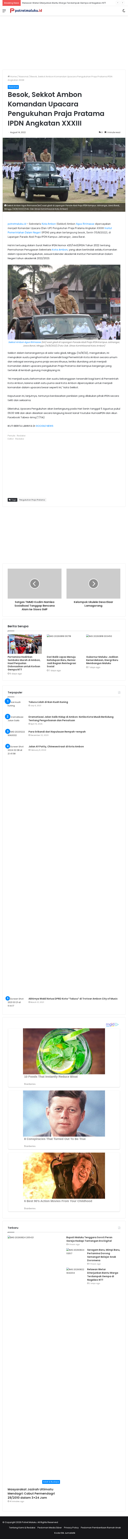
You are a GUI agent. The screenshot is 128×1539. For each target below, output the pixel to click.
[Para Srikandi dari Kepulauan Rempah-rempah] (17, 736)
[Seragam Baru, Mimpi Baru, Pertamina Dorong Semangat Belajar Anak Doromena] (75, 1254)
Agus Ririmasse (85, 223)
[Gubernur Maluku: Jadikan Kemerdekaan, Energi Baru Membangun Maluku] (103, 644)
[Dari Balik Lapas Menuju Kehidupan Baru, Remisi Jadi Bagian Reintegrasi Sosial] (64, 644)
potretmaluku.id (17, 223)
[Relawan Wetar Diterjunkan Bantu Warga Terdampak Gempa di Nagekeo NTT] (75, 1274)
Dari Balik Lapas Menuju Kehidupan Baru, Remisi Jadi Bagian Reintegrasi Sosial (61, 661)
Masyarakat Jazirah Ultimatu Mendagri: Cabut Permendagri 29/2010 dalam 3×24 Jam (31, 1493)
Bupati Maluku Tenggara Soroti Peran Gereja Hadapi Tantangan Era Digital (89, 1239)
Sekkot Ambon (16, 342)
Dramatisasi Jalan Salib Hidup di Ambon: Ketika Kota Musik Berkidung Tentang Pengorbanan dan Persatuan (71, 718)
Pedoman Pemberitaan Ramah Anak (101, 1527)
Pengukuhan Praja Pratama (32, 500)
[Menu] (4, 12)
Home (13, 76)
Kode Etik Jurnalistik (64, 1533)
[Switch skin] (124, 12)
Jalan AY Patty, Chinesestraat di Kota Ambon (56, 746)
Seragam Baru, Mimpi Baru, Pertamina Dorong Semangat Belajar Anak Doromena (103, 1255)
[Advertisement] (64, 41)
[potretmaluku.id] (26, 10)
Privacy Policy (71, 1527)
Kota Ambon (49, 223)
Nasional (23, 76)
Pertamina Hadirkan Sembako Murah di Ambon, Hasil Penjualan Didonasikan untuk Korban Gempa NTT (24, 663)
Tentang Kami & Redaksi (22, 1527)
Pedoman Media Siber (50, 1527)
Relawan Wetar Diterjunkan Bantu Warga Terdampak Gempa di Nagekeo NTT (64, 2)
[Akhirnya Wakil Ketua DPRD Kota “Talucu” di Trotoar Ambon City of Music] (17, 1003)
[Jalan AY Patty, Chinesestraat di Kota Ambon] (17, 870)
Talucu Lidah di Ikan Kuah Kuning (48, 702)
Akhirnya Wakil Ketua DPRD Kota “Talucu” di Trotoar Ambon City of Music (73, 998)
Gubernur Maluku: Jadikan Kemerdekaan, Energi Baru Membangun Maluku (102, 660)
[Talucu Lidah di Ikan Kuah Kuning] (17, 706)
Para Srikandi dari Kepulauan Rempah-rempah (57, 731)
